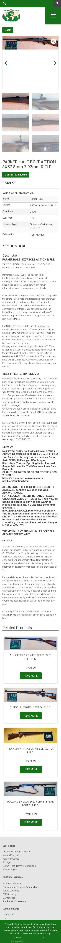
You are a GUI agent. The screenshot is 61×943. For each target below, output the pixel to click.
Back (8, 29)
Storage (6, 862)
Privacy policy (17, 941)
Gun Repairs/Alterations (14, 901)
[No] (57, 931)
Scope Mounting (11, 890)
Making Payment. (11, 855)
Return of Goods (11, 859)
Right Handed (37, 234)
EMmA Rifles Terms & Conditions (19, 866)
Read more (31, 675)
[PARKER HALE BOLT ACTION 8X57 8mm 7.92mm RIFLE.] (12, 245)
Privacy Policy (10, 869)
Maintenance (9, 898)
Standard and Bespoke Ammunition (20, 887)
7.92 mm (35, 205)
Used (33, 211)
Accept (17, 937)
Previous (5, 63)
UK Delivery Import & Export (16, 851)
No (43, 937)
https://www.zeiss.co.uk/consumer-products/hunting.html (23, 480)
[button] (53, 41)
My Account (9, 914)
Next (54, 63)
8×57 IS (52, 205)
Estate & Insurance (12, 883)
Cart (5, 918)
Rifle (32, 218)
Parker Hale (36, 198)
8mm (44, 205)
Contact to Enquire (16, 174)
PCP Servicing (9, 894)
